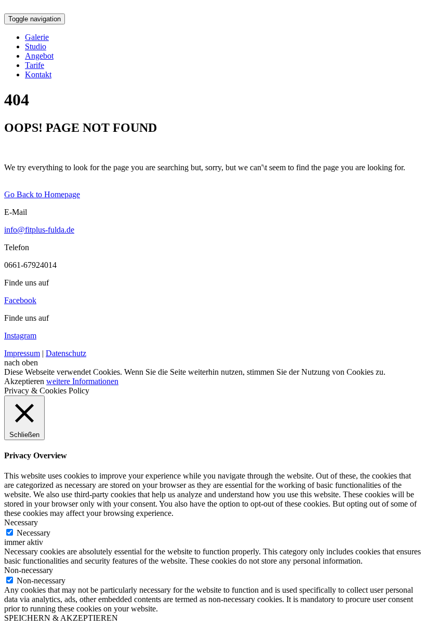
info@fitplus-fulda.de (39, 229)
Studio (35, 46)
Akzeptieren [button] (24, 381)
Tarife (34, 65)
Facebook (20, 300)
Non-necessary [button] (28, 570)
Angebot (39, 55)
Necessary (33, 532)
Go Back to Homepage (42, 194)
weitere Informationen (82, 381)
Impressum (22, 353)
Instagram (20, 335)
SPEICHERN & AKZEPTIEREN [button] (61, 618)
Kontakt (38, 74)
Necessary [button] (21, 522)
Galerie (37, 37)
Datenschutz (66, 353)
